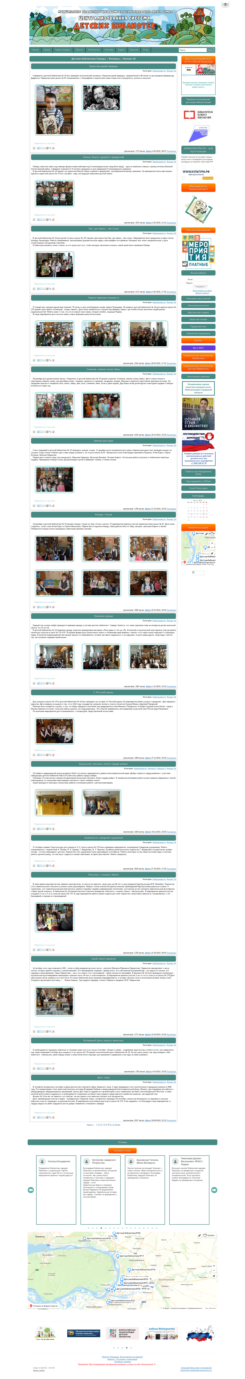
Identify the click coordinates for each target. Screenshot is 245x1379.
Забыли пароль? (202, 293)
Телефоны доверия (122, 1362)
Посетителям (94, 50)
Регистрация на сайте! (202, 291)
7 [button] (114, 1228)
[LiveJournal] (50, 147)
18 (191, 514)
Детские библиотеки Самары (89, 58)
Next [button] (212, 75)
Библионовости (159, 71)
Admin (149, 151)
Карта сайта (39, 1370)
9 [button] (122, 1228)
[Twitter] (41, 147)
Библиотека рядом (198, 527)
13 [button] (139, 1228)
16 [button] (152, 1228)
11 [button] (131, 1228)
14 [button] (143, 1228)
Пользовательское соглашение (196, 1368)
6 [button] (109, 1228)
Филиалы (114, 58)
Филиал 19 (129, 58)
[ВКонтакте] (38, 147)
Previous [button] (185, 75)
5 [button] (105, 1228)
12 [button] (135, 1228)
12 (113, 1125)
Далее (117, 1125)
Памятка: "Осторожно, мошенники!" (122, 1359)
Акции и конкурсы (63, 50)
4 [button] (101, 1228)
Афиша (47, 50)
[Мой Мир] (47, 147)
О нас (145, 50)
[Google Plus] (53, 147)
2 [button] (92, 1228)
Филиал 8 (152, 768)
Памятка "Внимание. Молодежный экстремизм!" (122, 1357)
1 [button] (88, 1228)
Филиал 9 (161, 768)
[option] (198, 75)
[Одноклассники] (44, 147)
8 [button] (118, 1228)
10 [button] (126, 1228)
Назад (89, 1125)
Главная (35, 50)
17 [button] (156, 1228)
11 (111, 1125)
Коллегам (109, 50)
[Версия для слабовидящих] (225, 4)
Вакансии (134, 50)
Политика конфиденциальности (196, 1371)
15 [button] (148, 1228)
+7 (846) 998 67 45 (198, 463)
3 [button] (97, 1228)
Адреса (121, 50)
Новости (79, 50)
